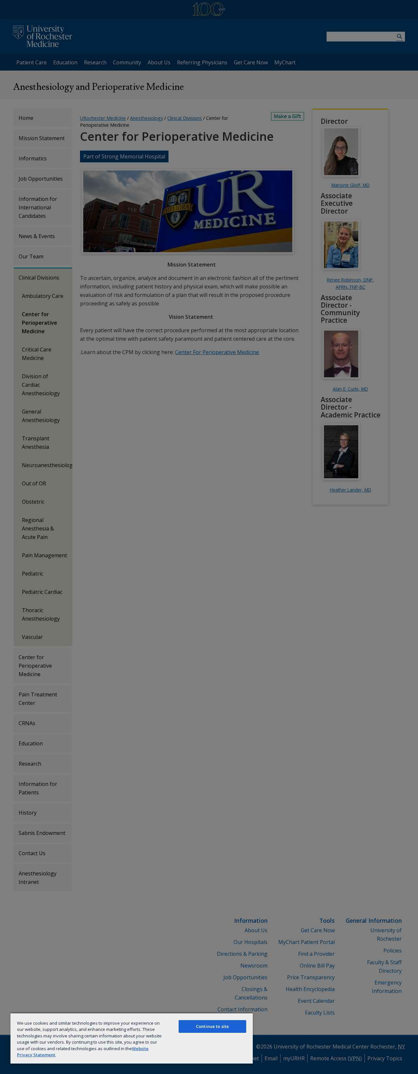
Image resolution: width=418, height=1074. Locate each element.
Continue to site (212, 1026)
